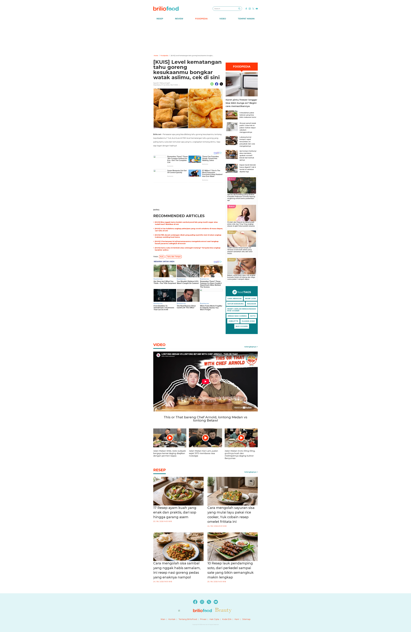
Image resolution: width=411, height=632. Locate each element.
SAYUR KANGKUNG (235, 304)
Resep (159, 19)
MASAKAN (251, 304)
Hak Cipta (214, 619)
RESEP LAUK (250, 298)
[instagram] (250, 8)
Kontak (171, 619)
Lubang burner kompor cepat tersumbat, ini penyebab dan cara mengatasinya (247, 141)
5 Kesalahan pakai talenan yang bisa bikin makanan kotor (248, 115)
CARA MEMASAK (234, 298)
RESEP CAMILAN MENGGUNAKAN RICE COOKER (241, 310)
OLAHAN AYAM (248, 321)
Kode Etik (227, 619)
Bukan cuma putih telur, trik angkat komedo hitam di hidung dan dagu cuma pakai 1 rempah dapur (241, 277)
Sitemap (246, 619)
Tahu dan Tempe (174, 257)
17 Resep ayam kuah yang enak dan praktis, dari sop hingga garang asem (174, 512)
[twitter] (253, 8)
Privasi (203, 619)
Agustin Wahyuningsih (161, 83)
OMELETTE (233, 321)
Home (156, 55)
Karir (237, 619)
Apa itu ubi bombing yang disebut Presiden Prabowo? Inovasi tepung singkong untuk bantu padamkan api (241, 197)
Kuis (161, 257)
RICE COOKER (242, 326)
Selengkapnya (250, 347)
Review (179, 19)
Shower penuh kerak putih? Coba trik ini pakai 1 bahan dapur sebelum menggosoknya (248, 127)
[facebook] (246, 8)
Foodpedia (201, 19)
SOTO (253, 316)
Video (222, 19)
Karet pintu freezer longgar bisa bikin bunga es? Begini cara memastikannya (241, 103)
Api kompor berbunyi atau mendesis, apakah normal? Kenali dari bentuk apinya (248, 155)
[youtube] (257, 8)
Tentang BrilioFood (188, 619)
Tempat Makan (246, 19)
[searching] (239, 9)
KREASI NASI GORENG (237, 316)
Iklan (163, 619)
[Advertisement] (205, 38)
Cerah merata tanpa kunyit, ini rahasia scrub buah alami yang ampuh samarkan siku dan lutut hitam (239, 250)
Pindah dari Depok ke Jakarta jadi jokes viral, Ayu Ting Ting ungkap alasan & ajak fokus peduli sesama (241, 224)
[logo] (166, 8)
